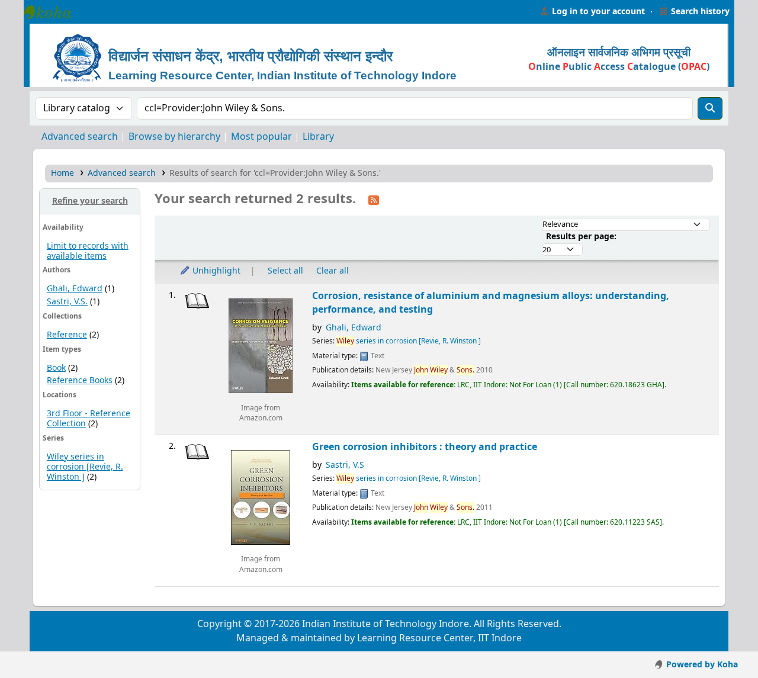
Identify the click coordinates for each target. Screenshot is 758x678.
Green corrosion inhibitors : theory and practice (424, 447)
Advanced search (79, 137)
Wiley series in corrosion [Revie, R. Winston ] (85, 467)
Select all (285, 271)
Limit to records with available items (88, 251)
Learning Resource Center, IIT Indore (53, 12)
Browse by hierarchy (174, 137)
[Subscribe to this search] (373, 199)
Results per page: (581, 236)
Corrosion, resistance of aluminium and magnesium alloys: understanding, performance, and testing (490, 302)
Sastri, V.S (345, 465)
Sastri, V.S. (67, 301)
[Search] (710, 108)
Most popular (261, 137)
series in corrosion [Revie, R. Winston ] (408, 341)
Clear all (332, 271)
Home (62, 173)
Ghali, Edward (74, 288)
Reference (67, 335)
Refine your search (90, 201)
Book (56, 368)
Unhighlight (215, 271)
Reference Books (80, 380)
